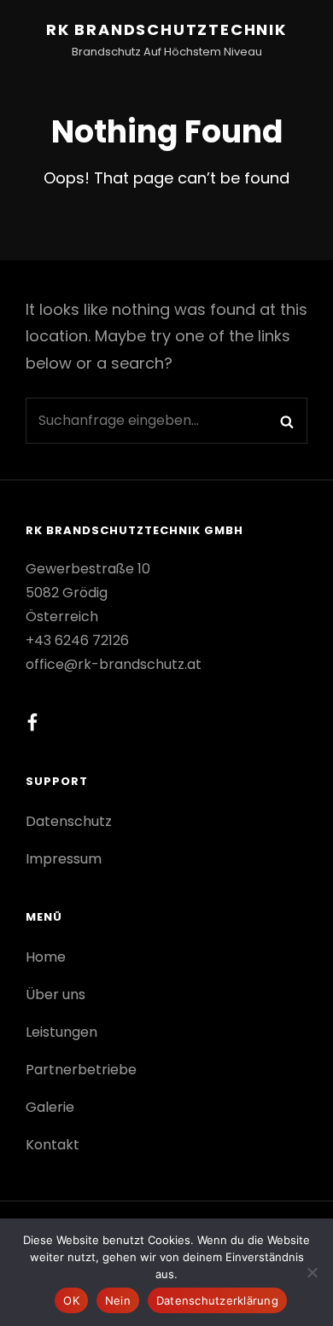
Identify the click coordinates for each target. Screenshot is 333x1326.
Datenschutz (69, 821)
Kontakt (52, 1144)
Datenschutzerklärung (217, 1300)
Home (46, 957)
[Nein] (311, 1272)
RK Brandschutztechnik (166, 29)
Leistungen (61, 1032)
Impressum (64, 859)
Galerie (50, 1107)
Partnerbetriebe (81, 1069)
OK (71, 1300)
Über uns (55, 994)
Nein (118, 1300)
